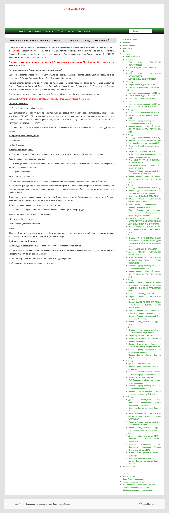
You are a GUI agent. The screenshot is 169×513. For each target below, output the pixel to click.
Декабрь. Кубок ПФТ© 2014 (139, 363)
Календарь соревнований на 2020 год (144, 112)
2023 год (129, 81)
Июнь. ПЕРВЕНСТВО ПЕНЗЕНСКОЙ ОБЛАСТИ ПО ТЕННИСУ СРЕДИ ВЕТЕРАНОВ (144, 416)
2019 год (129, 134)
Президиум (49, 31)
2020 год (129, 109)
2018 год (129, 185)
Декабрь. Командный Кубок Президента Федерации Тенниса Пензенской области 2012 (144, 447)
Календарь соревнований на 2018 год (144, 187)
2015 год (129, 327)
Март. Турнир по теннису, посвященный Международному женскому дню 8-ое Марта (144, 213)
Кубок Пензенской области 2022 (142, 98)
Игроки (60, 31)
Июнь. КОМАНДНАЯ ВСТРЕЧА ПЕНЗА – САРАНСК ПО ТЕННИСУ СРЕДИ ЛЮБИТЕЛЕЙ (144, 305)
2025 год (129, 59)
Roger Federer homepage (133, 479)
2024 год (129, 70)
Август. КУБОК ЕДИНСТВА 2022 (141, 95)
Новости (21, 31)
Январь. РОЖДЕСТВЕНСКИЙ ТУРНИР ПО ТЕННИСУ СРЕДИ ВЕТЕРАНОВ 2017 (144, 274)
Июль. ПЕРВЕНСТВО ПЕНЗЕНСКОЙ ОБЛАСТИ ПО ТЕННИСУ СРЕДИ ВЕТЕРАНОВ (144, 260)
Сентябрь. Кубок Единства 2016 (142, 293)
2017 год (129, 235)
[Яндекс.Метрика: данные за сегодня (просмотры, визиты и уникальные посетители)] (146, 504)
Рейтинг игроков (133, 56)
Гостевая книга (84, 31)
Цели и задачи (35, 31)
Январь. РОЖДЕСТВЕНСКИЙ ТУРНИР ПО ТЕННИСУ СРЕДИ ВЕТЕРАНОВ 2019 (144, 179)
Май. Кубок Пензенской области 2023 (144, 87)
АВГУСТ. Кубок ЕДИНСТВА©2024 (142, 79)
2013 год (129, 397)
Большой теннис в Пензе (133, 482)
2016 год (129, 279)
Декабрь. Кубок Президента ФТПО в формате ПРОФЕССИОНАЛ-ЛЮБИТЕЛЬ (144, 439)
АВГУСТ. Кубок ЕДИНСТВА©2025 (142, 67)
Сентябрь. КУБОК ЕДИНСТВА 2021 (142, 106)
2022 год (129, 90)
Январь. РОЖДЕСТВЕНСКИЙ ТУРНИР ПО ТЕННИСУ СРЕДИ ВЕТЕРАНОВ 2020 (144, 129)
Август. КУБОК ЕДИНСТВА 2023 (141, 84)
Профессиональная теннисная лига (138, 490)
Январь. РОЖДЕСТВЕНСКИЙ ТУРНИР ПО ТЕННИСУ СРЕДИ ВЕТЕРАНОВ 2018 (144, 229)
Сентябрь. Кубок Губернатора (141, 458)
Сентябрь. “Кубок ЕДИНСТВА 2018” (143, 196)
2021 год (129, 101)
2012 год (129, 433)
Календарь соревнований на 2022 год (144, 93)
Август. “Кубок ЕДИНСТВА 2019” (142, 151)
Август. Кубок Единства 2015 (140, 335)
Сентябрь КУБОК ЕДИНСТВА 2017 (142, 249)
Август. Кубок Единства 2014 (140, 377)
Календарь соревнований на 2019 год (144, 137)
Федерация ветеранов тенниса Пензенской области (48, 504)
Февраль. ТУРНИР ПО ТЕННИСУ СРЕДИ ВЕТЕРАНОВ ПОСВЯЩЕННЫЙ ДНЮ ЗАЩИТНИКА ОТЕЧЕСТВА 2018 (144, 221)
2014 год (129, 360)
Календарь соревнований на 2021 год (144, 104)
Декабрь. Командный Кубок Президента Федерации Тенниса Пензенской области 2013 (144, 402)
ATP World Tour (129, 476)
